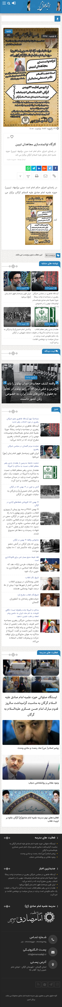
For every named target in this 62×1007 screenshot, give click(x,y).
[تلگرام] (51, 984)
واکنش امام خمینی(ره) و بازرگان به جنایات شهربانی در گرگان (17, 331)
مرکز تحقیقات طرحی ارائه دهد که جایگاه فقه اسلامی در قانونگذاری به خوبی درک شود (22, 568)
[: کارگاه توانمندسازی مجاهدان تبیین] (45, 175)
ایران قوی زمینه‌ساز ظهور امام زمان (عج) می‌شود (21, 455)
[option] (31, 383)
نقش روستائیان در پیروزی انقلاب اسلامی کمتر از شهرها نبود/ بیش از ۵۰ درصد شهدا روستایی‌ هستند (21, 585)
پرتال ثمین (31, 999)
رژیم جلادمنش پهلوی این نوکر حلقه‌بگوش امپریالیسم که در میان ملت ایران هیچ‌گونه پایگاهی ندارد (31, 394)
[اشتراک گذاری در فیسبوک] (55, 168)
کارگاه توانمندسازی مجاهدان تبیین (35, 144)
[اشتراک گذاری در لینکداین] (39, 168)
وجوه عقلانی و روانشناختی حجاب (43, 783)
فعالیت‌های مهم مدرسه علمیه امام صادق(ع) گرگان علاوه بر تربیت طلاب (32, 819)
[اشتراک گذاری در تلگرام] (33, 168)
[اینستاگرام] (57, 984)
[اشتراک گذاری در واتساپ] (28, 168)
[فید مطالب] (38, 984)
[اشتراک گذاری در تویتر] (49, 168)
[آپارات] (44, 984)
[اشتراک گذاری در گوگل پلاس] (44, 168)
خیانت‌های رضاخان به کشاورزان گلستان (24, 600)
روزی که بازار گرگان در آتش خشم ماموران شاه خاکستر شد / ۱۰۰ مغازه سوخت (22, 547)
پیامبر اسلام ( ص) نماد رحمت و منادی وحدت (38, 748)
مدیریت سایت (11, 159)
